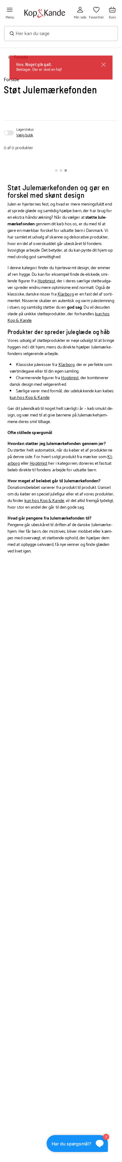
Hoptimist (46, 281)
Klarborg (66, 294)
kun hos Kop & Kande (29, 397)
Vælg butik (24, 135)
